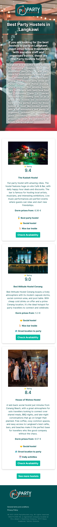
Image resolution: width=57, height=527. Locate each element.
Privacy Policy (12, 510)
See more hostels (28, 476)
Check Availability (27, 234)
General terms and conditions (18, 507)
